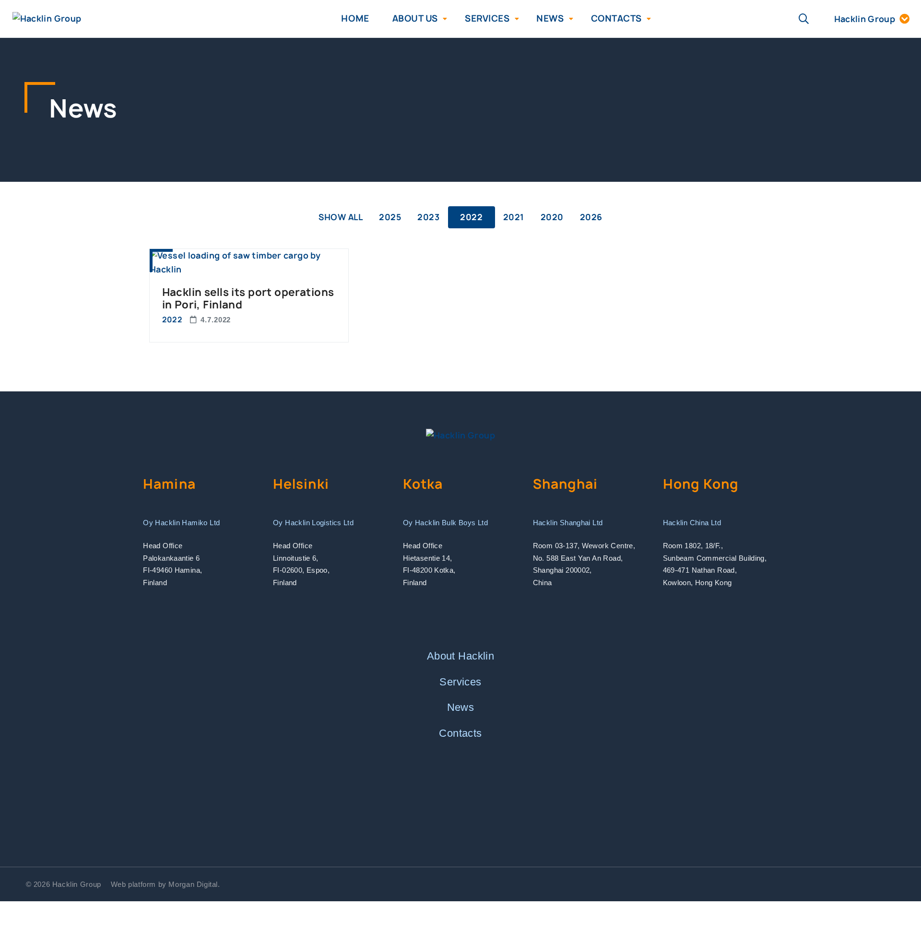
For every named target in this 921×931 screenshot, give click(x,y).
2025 (390, 217)
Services (487, 18)
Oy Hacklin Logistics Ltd (313, 523)
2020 (552, 217)
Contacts (616, 18)
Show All (341, 217)
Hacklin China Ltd (692, 523)
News (550, 18)
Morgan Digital (193, 884)
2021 (513, 217)
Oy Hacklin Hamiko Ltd (181, 523)
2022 (471, 217)
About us (415, 18)
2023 (428, 217)
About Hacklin (461, 656)
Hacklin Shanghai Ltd (568, 523)
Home (355, 18)
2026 (591, 217)
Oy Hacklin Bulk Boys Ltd (445, 523)
